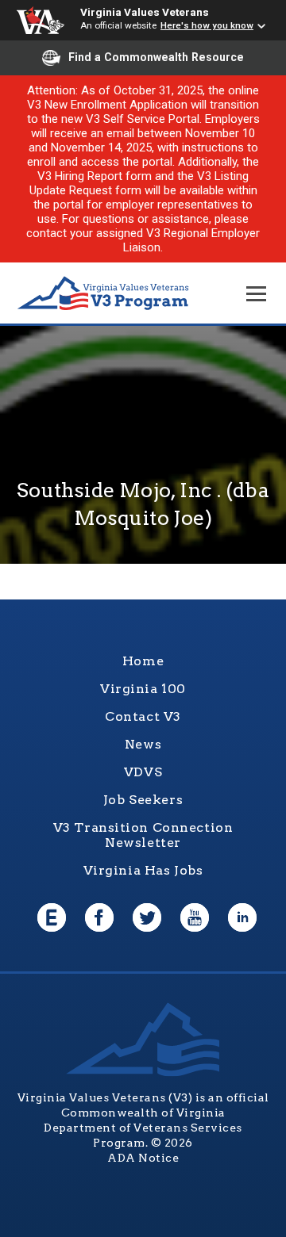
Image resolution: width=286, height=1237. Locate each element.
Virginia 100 (143, 688)
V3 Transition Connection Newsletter (143, 835)
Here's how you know (206, 25)
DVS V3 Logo (103, 293)
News (143, 744)
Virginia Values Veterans (144, 12)
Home (143, 660)
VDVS (143, 771)
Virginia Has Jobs (143, 870)
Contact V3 (143, 716)
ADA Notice (143, 1157)
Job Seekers (143, 799)
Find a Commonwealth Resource (156, 57)
